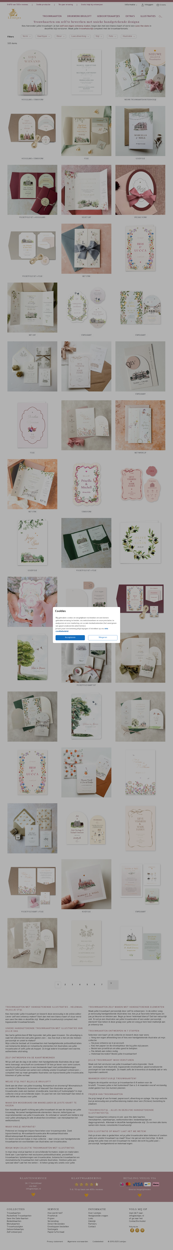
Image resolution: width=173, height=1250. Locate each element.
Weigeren (103, 638)
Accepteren (70, 638)
